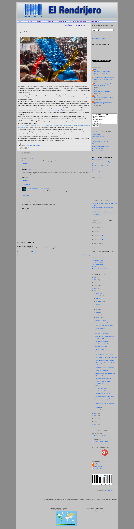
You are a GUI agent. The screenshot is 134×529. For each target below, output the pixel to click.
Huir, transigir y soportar (102, 331)
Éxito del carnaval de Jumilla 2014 (105, 396)
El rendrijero (96, 464)
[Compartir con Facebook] (26, 148)
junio (97, 309)
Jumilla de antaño (99, 96)
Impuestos (37, 145)
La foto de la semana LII (102, 370)
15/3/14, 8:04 (45, 188)
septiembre (99, 301)
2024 (96, 280)
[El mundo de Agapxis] (108, 116)
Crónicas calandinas (101, 346)
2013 (96, 413)
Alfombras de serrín (97, 168)
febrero (98, 407)
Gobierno (29, 145)
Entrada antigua (86, 255)
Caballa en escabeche (99, 85)
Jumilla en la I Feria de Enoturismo (105, 404)
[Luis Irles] (108, 121)
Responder (25, 163)
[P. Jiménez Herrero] (108, 123)
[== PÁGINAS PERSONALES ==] (108, 114)
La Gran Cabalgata (97, 263)
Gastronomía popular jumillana (103, 84)
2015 (96, 288)
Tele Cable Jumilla (97, 148)
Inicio (55, 255)
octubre (98, 298)
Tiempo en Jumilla (97, 151)
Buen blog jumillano (98, 136)
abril (97, 315)
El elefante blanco (100, 320)
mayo (97, 312)
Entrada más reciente (22, 255)
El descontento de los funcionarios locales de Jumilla (105, 387)
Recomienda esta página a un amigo (95, 511)
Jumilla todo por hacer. (98, 267)
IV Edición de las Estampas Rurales (103, 104)
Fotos (30, 21)
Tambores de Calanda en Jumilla (104, 360)
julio (97, 307)
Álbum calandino (100, 328)
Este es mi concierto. (98, 264)
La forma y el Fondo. (98, 260)
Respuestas (27, 184)
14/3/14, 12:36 (32, 169)
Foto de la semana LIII (101, 323)
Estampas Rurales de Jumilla (103, 102)
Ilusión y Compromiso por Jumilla (103, 79)
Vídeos (39, 21)
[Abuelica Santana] (108, 120)
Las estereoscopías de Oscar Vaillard (103, 97)
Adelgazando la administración (104, 325)
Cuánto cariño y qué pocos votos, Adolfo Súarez (104, 337)
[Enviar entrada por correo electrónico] (19, 143)
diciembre (99, 293)
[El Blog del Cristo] (108, 118)
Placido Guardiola (32, 188)
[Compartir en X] (24, 148)
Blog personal (96, 134)
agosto (98, 304)
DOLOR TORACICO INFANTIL (103, 91)
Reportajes (94, 21)
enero (97, 410)
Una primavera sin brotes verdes (104, 352)
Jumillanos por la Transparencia (104, 78)
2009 (96, 424)
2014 (96, 291)
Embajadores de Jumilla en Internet (105, 373)
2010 (96, 421)
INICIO (21, 21)
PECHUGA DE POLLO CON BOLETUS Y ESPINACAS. (102, 72)
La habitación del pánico (102, 393)
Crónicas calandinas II (101, 344)
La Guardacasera (97, 466)
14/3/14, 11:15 (32, 158)
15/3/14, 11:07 (32, 202)
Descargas (61, 21)
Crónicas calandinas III (101, 341)
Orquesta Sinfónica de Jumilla (100, 146)
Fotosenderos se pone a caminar (104, 355)
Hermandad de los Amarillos (100, 141)
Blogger (110, 490)
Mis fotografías (96, 144)
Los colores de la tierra (98, 172)
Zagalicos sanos (99, 90)
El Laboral (50, 21)
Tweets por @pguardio (98, 38)
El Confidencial (73, 132)
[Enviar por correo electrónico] (19, 148)
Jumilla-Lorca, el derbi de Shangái (101, 166)
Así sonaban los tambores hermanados (106, 357)
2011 (96, 418)
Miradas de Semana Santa (78, 21)
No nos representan (97, 160)
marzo (98, 318)
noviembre (99, 296)
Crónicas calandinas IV (102, 334)
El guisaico (97, 70)
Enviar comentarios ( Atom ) (33, 259)
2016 (96, 285)
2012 (96, 416)
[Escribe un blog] (21, 148)
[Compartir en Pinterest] (28, 148)
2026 (96, 277)
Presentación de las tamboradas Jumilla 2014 (104, 382)
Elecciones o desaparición (99, 170)
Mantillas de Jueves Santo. (99, 269)
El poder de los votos (101, 376)
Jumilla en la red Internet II (103, 378)
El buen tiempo (99, 349)
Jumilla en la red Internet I (102, 391)
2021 (96, 282)
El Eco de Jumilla (97, 139)
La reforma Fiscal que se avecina (76, 25)
